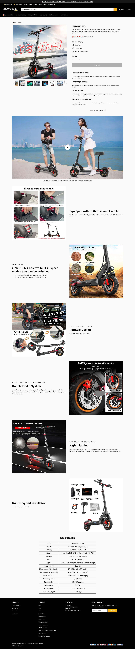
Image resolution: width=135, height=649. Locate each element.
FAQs (40, 605)
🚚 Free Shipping (8, 4)
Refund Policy (42, 613)
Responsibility (42, 633)
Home (14, 22)
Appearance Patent (43, 625)
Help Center (53, 15)
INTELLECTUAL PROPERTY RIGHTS (47, 630)
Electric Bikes (33, 15)
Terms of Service (32, 643)
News (40, 608)
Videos (40, 611)
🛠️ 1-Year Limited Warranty (30, 4)
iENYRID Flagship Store (44, 636)
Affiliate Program (43, 627)
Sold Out (97, 65)
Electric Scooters (21, 15)
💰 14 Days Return (18, 4)
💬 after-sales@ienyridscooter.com (47, 4)
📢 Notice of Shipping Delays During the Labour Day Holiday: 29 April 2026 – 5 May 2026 (67, 1)
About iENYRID (42, 619)
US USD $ (63, 15)
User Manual (15, 613)
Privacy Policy (40, 643)
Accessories (43, 15)
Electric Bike (15, 608)
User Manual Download (22, 507)
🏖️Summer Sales (8, 15)
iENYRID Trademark (43, 622)
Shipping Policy (42, 616)
